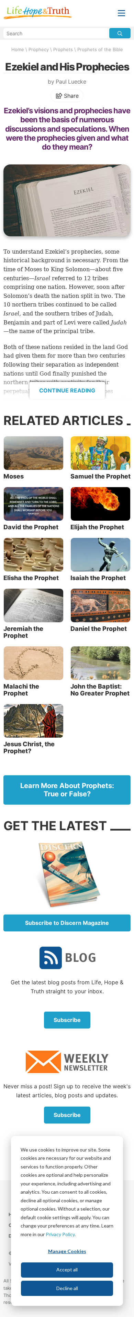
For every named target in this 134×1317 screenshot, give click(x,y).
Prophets (63, 49)
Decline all (67, 1288)
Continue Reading (67, 390)
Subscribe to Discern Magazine (67, 922)
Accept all (67, 1269)
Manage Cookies (67, 1251)
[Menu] (121, 13)
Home (17, 49)
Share (71, 95)
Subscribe (67, 1019)
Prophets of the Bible (100, 49)
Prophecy (39, 49)
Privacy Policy (60, 1234)
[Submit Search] (120, 33)
